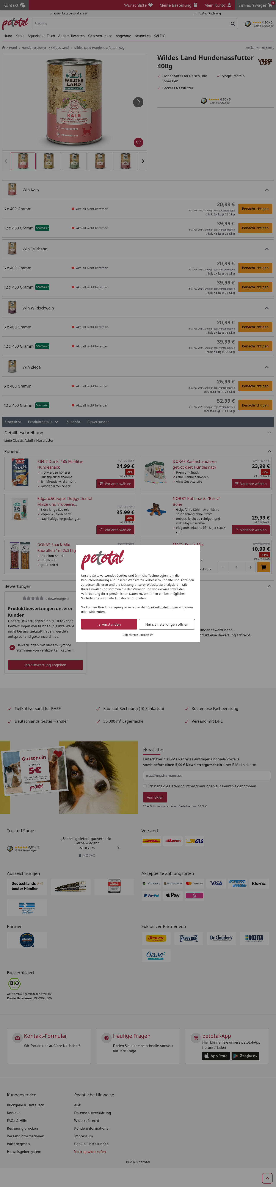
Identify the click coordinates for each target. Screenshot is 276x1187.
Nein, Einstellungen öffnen (166, 624)
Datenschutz (130, 635)
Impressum (146, 635)
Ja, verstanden (109, 624)
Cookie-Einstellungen (162, 607)
